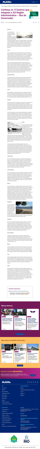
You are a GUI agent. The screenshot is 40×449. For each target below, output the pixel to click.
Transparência (5, 407)
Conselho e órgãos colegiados (7, 413)
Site (2, 385)
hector (21, 391)
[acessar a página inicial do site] (7, 2)
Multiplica (22, 393)
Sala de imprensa (5, 391)
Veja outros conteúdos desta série (13, 340)
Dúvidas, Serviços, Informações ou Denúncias (27, 425)
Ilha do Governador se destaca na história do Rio (19, 291)
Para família (4, 398)
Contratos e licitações (6, 420)
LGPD (3, 424)
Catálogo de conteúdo (5, 393)
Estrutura (3, 389)
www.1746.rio (25, 429)
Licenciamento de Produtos (7, 403)
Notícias (5, 6)
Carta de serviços (5, 409)
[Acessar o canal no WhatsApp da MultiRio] (35, 382)
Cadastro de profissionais (6, 422)
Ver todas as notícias (20, 334)
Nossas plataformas (24, 385)
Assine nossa (12, 371)
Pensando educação (5, 402)
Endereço (22, 407)
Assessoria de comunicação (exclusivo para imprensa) (29, 419)
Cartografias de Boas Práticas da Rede (27, 389)
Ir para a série (20, 365)
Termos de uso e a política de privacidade (9, 426)
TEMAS (21, 395)
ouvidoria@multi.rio (23, 415)
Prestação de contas (5, 417)
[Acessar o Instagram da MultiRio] (29, 382)
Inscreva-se (33, 375)
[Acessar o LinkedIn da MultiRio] (37, 382)
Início (3, 6)
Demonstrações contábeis (6, 418)
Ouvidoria (22, 413)
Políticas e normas (5, 415)
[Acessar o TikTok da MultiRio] (31, 382)
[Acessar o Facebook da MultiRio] (33, 382)
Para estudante (4, 396)
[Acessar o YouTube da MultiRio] (27, 382)
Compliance (4, 411)
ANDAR (21, 388)
